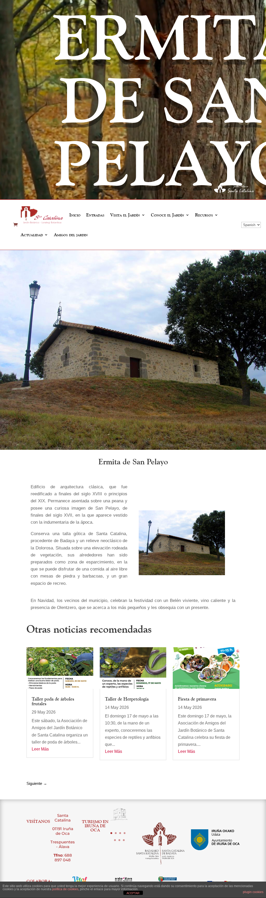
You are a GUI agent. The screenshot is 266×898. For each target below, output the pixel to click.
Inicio (75, 214)
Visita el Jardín (125, 214)
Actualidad (32, 234)
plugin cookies (253, 892)
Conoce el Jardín (167, 214)
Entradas (95, 214)
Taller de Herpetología (127, 699)
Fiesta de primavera (197, 699)
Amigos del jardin (71, 234)
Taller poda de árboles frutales (53, 701)
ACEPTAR (133, 893)
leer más (40, 749)
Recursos (204, 214)
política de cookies (65, 889)
